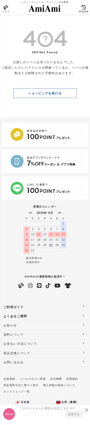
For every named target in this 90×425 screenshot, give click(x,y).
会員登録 (9, 378)
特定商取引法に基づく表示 (21, 385)
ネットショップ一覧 (16, 391)
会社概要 (56, 378)
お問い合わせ (13, 362)
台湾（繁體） (70, 402)
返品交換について (16, 353)
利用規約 (72, 378)
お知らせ (10, 325)
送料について (13, 334)
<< (30, 212)
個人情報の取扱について (59, 385)
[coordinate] (68, 285)
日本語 (25, 402)
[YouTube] (57, 285)
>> (59, 212)
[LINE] (39, 285)
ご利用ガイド (13, 307)
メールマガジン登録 (33, 378)
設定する (74, 414)
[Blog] (21, 285)
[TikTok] (48, 285)
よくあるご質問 (15, 316)
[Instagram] (30, 285)
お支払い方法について (20, 343)
